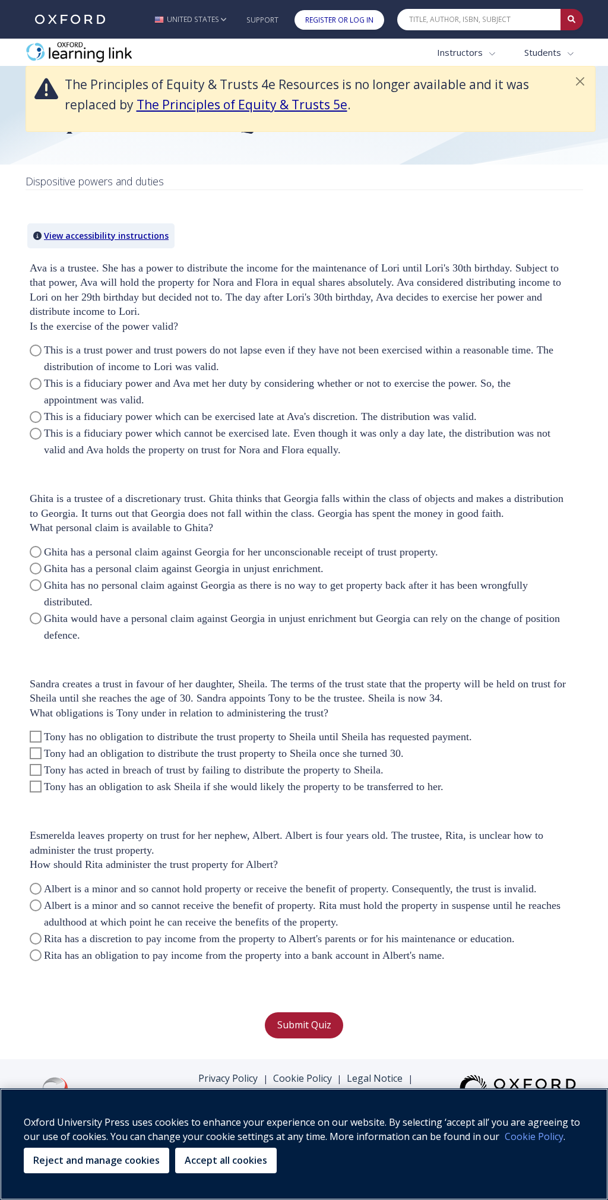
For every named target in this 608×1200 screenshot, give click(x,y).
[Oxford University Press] (70, 19)
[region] (304, 1144)
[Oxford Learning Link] (115, 52)
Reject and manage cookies (96, 1160)
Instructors (461, 52)
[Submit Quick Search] (571, 19)
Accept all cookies (226, 1160)
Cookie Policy (302, 1078)
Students (543, 52)
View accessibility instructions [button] (106, 235)
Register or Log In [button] (339, 20)
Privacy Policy (228, 1078)
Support (262, 20)
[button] (190, 19)
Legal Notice (375, 1078)
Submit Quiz (304, 1024)
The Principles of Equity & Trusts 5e (242, 104)
